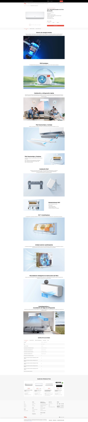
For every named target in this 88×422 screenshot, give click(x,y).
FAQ (40, 414)
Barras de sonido (26, 410)
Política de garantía (42, 408)
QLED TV (25, 404)
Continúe (61, 1)
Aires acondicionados (34, 409)
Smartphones (33, 403)
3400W (49, 22)
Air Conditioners (28, 5)
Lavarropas (33, 411)
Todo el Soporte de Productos (44, 404)
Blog (49, 404)
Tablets (33, 404)
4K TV (24, 403)
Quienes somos (50, 403)
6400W (58, 22)
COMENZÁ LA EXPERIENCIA (60, 407)
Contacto (41, 409)
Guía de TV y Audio (42, 407)
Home (24, 5)
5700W (53, 22)
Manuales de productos (43, 410)
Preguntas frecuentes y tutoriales (43, 406)
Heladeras (33, 410)
